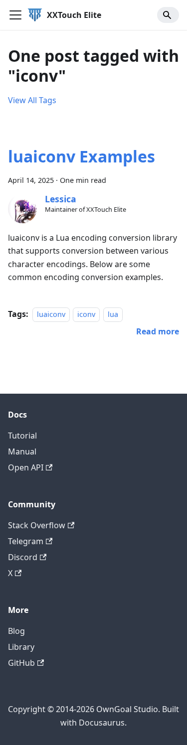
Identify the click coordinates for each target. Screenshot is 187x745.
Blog (16, 630)
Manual (22, 451)
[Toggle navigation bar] (15, 14)
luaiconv (51, 314)
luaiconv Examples (81, 156)
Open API (25, 467)
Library (21, 646)
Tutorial (22, 435)
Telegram (25, 541)
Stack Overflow (36, 525)
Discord (22, 557)
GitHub (21, 662)
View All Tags (32, 100)
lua (113, 314)
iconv (86, 314)
